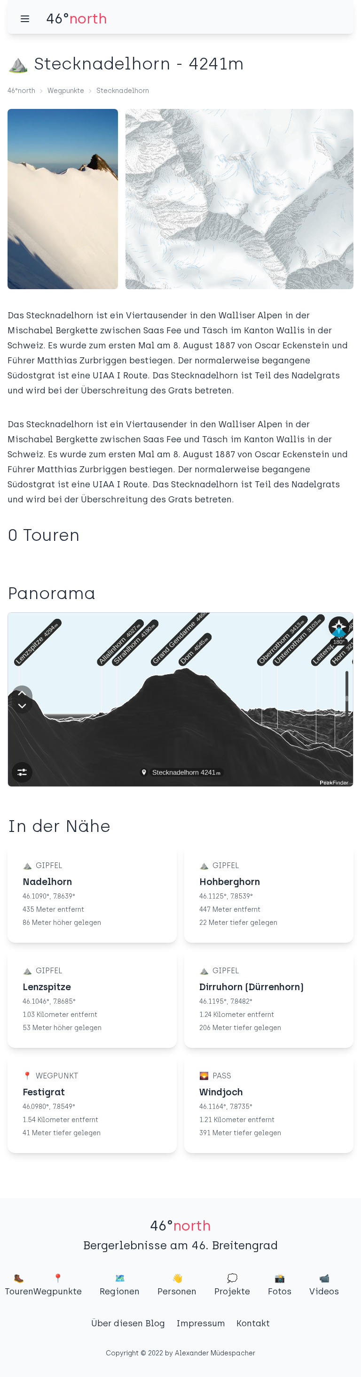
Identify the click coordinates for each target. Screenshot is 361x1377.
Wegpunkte (65, 91)
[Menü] (25, 19)
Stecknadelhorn (122, 91)
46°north (21, 91)
